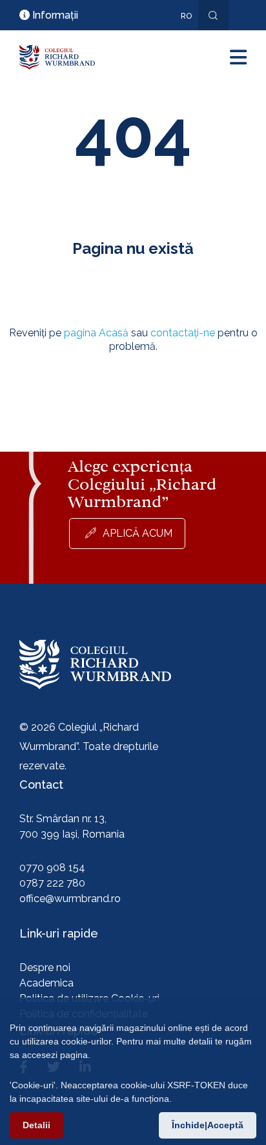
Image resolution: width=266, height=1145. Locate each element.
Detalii (36, 1125)
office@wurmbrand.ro (70, 898)
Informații (54, 15)
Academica (46, 983)
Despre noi (44, 967)
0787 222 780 (52, 883)
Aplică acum (137, 533)
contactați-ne (182, 333)
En (179, 34)
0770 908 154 (52, 867)
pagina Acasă (96, 333)
